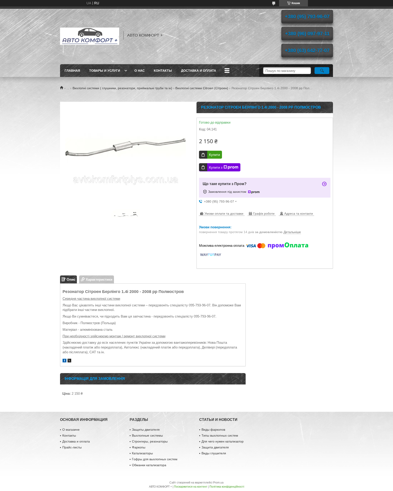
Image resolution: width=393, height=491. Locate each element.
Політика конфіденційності (226, 486)
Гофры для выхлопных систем (154, 459)
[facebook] (64, 361)
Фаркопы (138, 447)
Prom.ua (218, 482)
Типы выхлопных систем (220, 435)
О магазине (71, 429)
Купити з (215, 167)
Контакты (163, 70)
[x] (69, 361)
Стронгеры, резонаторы (150, 441)
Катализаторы (142, 453)
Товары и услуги (104, 70)
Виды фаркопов (213, 429)
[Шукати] (322, 70)
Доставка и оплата (198, 70)
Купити (214, 155)
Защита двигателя (215, 447)
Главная (72, 70)
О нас (139, 70)
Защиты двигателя (146, 429)
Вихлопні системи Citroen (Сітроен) (201, 88)
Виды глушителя (214, 453)
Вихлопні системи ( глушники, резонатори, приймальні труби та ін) (122, 88)
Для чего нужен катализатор (223, 441)
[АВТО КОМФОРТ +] (89, 35)
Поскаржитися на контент (190, 486)
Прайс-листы (72, 447)
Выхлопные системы (147, 435)
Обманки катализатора (149, 465)
